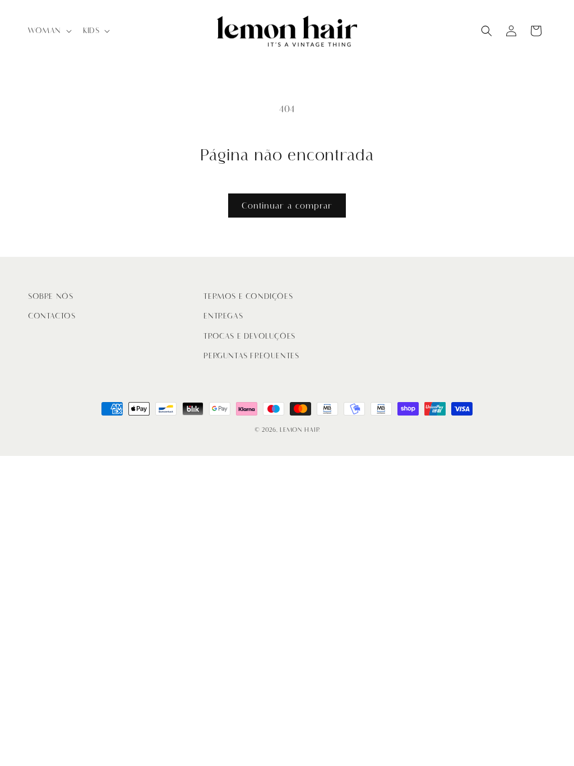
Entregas (223, 316)
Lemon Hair (300, 429)
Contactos (51, 316)
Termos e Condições (248, 296)
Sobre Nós (50, 296)
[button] (48, 31)
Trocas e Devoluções (249, 336)
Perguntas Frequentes (251, 356)
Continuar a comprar (287, 206)
